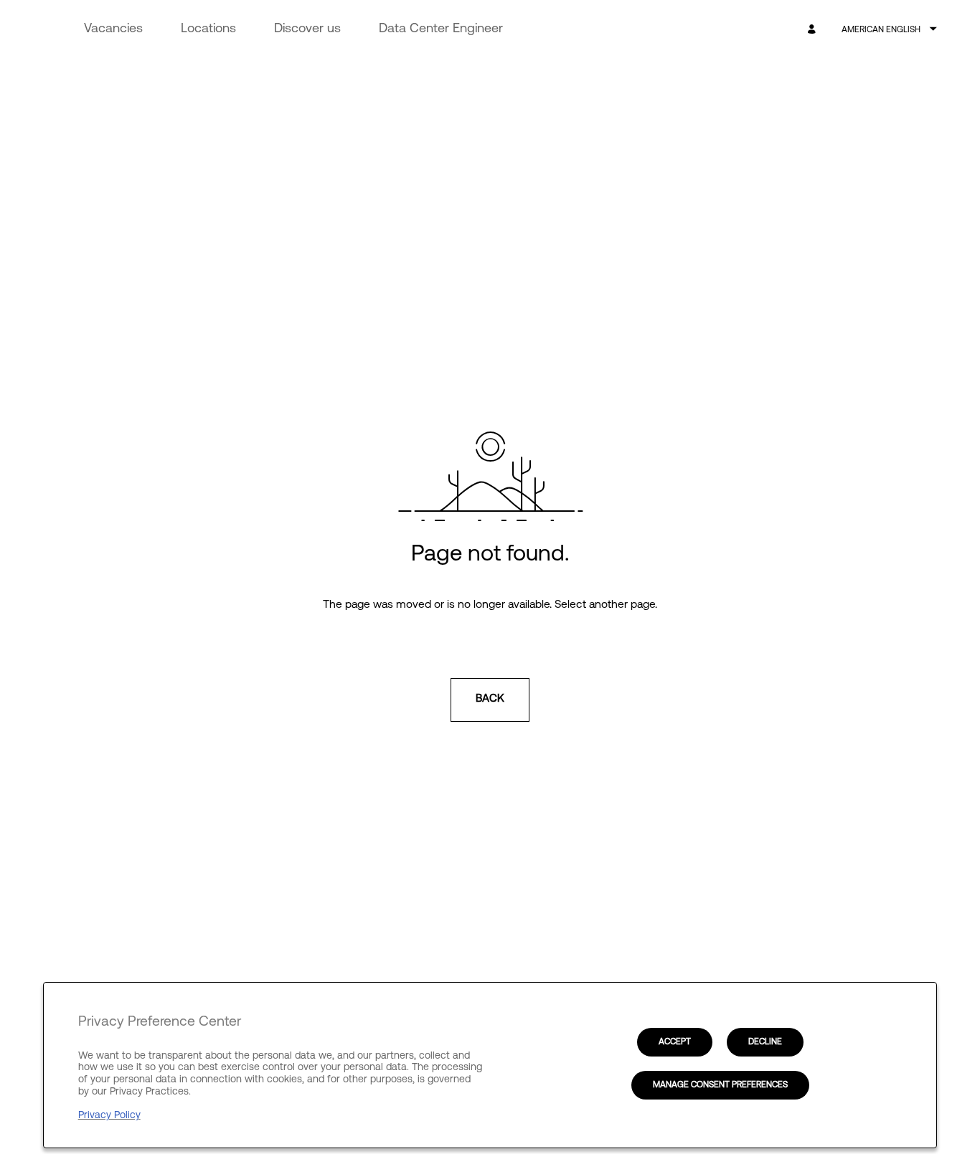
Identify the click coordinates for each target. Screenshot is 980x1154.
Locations (208, 29)
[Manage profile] (813, 30)
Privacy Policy (109, 1115)
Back (490, 699)
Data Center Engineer (441, 29)
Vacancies (113, 29)
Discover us (307, 29)
